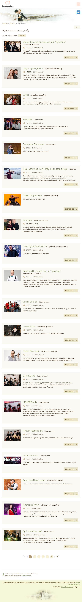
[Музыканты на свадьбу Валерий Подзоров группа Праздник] (12, 275)
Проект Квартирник (32, 430)
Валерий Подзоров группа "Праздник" (42, 271)
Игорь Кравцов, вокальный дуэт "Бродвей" (44, 41)
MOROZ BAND (30, 402)
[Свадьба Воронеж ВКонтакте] (78, 12)
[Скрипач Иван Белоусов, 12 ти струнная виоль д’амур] (12, 173)
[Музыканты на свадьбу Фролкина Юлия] (12, 509)
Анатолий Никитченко (34, 480)
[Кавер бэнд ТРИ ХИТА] (12, 124)
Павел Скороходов (32, 195)
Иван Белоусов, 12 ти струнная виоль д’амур (45, 168)
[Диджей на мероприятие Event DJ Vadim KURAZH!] (12, 251)
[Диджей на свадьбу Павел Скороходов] (12, 200)
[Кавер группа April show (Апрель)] (12, 535)
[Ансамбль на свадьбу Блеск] (12, 99)
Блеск (26, 94)
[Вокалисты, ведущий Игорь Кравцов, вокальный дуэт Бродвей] (12, 46)
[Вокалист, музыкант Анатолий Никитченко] (12, 484)
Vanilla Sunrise (30, 301)
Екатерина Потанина (33, 144)
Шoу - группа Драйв (33, 68)
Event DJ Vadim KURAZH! (35, 246)
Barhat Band (29, 375)
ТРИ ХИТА (27, 119)
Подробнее (69, 57)
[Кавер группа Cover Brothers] (12, 460)
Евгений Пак (29, 326)
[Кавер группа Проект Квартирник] (12, 435)
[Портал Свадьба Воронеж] (8, 4)
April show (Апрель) (32, 531)
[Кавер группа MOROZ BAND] (12, 406)
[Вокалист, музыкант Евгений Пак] (12, 331)
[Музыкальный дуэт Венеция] (12, 224)
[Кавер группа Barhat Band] (12, 380)
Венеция (27, 220)
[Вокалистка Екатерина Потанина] (12, 148)
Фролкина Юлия (31, 504)
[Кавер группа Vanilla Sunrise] (12, 306)
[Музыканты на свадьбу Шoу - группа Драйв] (12, 73)
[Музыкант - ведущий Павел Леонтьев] (12, 355)
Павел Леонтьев (31, 351)
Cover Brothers (30, 455)
